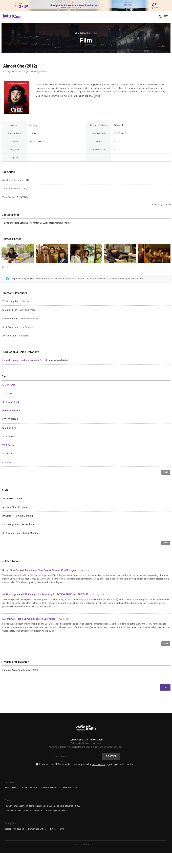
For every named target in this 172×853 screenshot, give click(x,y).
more (97, 96)
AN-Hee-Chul (9, 335)
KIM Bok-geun (10, 309)
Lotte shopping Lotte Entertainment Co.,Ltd (24, 360)
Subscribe (111, 756)
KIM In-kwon (8, 384)
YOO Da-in (7, 393)
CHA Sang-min (10, 327)
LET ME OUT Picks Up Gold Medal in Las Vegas (28, 618)
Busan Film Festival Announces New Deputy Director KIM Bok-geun (39, 570)
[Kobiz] (16, 16)
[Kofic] (7, 16)
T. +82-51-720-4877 (13, 810)
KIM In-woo (8, 462)
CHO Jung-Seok (10, 402)
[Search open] (160, 17)
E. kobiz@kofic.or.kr (55, 810)
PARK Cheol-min (11, 410)
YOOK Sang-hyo (11, 301)
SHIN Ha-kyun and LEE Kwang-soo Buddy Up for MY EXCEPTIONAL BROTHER (45, 594)
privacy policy (98, 764)
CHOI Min (7, 453)
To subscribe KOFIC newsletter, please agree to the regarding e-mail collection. (86, 764)
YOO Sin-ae (8, 445)
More (165, 472)
